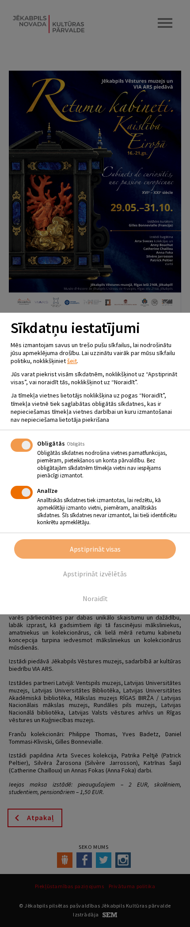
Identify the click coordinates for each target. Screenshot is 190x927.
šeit (72, 361)
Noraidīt (95, 598)
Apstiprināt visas (95, 549)
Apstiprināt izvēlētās (95, 573)
